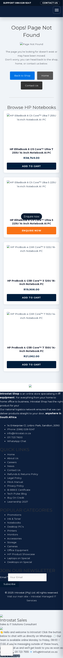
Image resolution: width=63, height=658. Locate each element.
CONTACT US (50, 3)
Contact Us (31, 85)
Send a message (10, 656)
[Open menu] (57, 10)
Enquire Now (31, 230)
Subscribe (9, 584)
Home (45, 75)
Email (4, 577)
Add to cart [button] (31, 166)
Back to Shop (22, 75)
